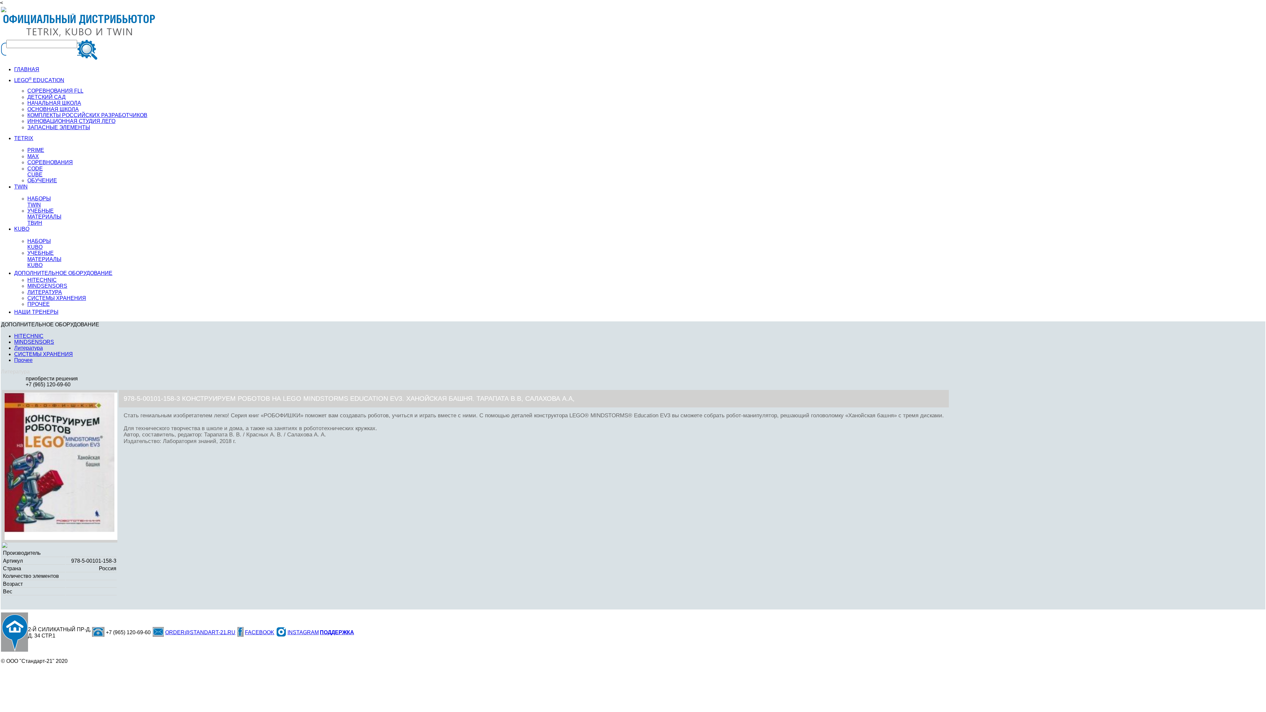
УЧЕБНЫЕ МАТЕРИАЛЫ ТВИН (44, 217)
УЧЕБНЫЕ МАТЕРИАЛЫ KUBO (44, 259)
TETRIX (23, 138)
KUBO (21, 229)
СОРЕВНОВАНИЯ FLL (55, 91)
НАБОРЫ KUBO (39, 244)
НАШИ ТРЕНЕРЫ (36, 312)
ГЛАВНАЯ (26, 69)
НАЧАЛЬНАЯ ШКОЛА (54, 103)
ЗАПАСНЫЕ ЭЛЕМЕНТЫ (58, 127)
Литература (28, 348)
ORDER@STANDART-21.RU (200, 632)
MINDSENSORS (47, 286)
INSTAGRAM (303, 632)
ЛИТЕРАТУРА (44, 292)
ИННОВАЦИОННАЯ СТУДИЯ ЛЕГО (71, 121)
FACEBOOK (259, 632)
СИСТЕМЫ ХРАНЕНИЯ (56, 298)
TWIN (21, 187)
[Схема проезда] (14, 632)
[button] (114, 398)
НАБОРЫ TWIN (39, 201)
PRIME (35, 150)
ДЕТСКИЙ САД (46, 97)
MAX (33, 156)
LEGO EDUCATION (39, 80)
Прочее (23, 360)
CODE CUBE (35, 171)
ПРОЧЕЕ (38, 304)
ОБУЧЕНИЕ (42, 180)
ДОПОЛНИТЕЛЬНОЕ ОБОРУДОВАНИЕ (63, 273)
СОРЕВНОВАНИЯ (50, 162)
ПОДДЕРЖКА (337, 632)
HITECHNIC (42, 280)
